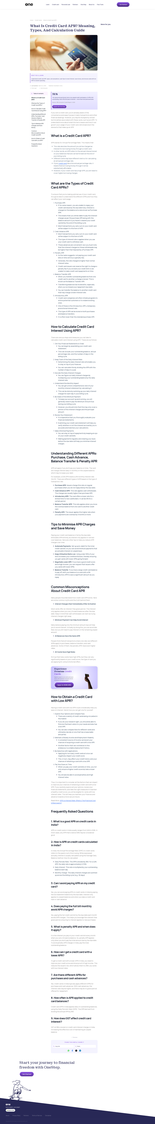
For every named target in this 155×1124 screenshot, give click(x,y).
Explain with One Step (59, 106)
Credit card (55, 4)
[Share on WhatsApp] (68, 1051)
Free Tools (100, 4)
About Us (91, 4)
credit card (63, 163)
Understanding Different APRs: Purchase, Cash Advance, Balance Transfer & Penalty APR (38, 117)
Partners (75, 4)
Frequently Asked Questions (36, 145)
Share (78, 1046)
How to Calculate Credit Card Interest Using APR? (38, 110)
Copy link (57, 1046)
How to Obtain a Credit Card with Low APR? (38, 139)
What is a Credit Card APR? (38, 99)
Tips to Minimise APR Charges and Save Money (37, 125)
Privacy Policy (16, 1115)
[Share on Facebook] (72, 1051)
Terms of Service (37, 1115)
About (7, 1115)
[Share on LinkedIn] (80, 1051)
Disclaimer (48, 1115)
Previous (75, 1037)
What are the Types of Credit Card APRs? (38, 104)
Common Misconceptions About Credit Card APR (38, 133)
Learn (47, 4)
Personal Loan (66, 4)
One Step (83, 4)
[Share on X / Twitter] (76, 1051)
